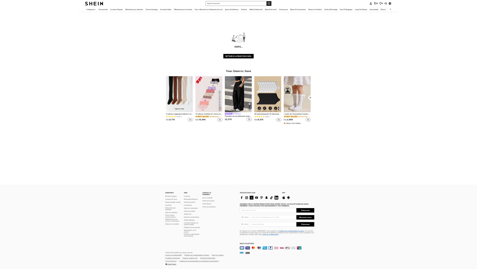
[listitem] (179, 100)
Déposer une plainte (172, 224)
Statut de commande (191, 208)
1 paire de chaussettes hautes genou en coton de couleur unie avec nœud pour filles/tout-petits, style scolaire (297, 114)
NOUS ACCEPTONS (247, 243)
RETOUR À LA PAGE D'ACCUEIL (238, 56)
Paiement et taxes (208, 201)
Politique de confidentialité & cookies (291, 231)
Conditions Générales (172, 258)
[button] (385, 3)
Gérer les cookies (218, 255)
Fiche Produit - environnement (170, 216)
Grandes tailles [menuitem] (165, 9)
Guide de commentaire (191, 217)
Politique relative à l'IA (190, 258)
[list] (259, 198)
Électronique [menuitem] (385, 9)
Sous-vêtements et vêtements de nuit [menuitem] (208, 9)
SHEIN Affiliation (189, 220)
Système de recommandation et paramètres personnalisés (199, 261)
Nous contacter (207, 198)
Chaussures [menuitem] (283, 9)
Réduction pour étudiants (170, 209)
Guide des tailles (189, 211)
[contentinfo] (277, 247)
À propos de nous (171, 199)
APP (283, 193)
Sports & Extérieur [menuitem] (232, 9)
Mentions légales (171, 196)
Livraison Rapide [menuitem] (116, 9)
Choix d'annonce (171, 261)
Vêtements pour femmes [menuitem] (134, 9)
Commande (188, 205)
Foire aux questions (209, 207)
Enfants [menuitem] (244, 9)
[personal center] (370, 3)
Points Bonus (206, 204)
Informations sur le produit (190, 231)
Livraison (187, 196)
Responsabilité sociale (173, 202)
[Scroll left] (387, 9)
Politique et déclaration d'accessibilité (191, 235)
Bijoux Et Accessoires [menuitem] (298, 9)
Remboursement (189, 202)
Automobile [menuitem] (374, 9)
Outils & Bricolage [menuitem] (330, 9)
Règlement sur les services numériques (172, 220)
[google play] (288, 199)
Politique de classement (192, 227)
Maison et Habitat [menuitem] (315, 9)
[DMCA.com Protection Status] (247, 253)
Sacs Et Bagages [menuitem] (346, 9)
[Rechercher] (268, 3)
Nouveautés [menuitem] (103, 9)
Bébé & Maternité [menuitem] (255, 9)
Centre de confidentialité (173, 255)
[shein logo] (94, 3)
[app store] (283, 199)
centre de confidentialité (270, 234)
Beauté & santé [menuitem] (271, 9)
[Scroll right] (390, 9)
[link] (376, 3)
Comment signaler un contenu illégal (191, 224)
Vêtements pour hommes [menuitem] (183, 9)
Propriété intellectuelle (207, 258)
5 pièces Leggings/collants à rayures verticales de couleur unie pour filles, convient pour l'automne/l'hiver (179, 114)
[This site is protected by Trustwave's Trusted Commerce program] (241, 253)
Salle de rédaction (171, 212)
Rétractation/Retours (191, 199)
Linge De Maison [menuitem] (361, 9)
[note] (292, 123)
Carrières (168, 205)
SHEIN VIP (187, 214)
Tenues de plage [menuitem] (151, 9)
